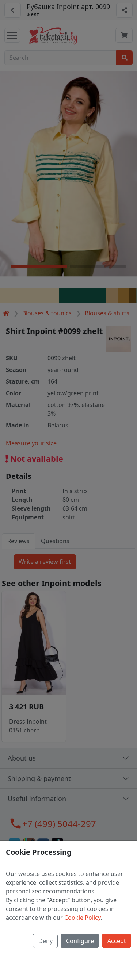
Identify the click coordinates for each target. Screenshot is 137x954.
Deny (45, 941)
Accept (116, 941)
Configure (80, 941)
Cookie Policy (82, 917)
